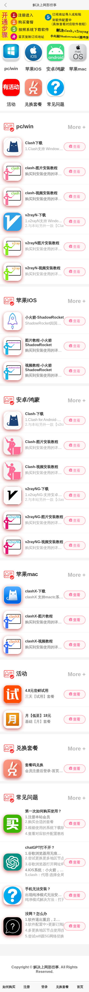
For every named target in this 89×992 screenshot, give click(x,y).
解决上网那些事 (46, 967)
